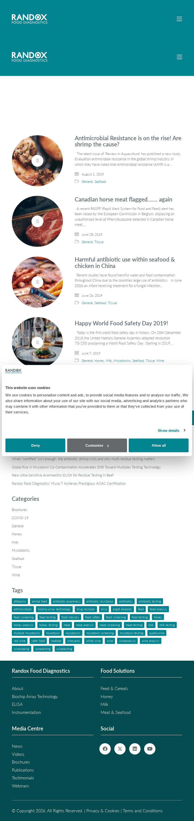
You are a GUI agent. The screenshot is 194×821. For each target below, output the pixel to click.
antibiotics (126, 601)
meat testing (134, 625)
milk (151, 625)
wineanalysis (127, 641)
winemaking (21, 649)
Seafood (100, 181)
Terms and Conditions (143, 810)
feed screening (24, 617)
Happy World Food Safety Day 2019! (121, 323)
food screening (116, 617)
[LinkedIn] (135, 749)
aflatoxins (20, 601)
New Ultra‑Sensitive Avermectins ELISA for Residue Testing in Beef (63, 475)
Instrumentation (26, 712)
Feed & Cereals (114, 688)
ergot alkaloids (122, 609)
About (17, 688)
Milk (109, 360)
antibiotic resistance (99, 601)
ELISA (104, 609)
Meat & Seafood (116, 712)
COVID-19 (20, 517)
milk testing (167, 625)
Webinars (20, 786)
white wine (93, 641)
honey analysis (23, 625)
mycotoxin (53, 633)
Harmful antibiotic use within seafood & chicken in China (125, 262)
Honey (99, 360)
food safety (92, 617)
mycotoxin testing (131, 633)
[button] (179, 19)
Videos (18, 754)
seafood (56, 641)
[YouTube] (149, 749)
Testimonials (23, 778)
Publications (23, 770)
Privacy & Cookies (102, 810)
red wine (20, 641)
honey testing (48, 625)
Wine (160, 360)
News (17, 746)
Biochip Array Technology (54, 609)
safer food (38, 641)
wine (110, 641)
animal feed (39, 601)
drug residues (86, 609)
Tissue (98, 242)
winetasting (43, 649)
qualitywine (156, 633)
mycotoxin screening (100, 633)
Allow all (159, 445)
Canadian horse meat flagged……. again (123, 199)
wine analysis (150, 641)
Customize (94, 445)
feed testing (48, 617)
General (87, 181)
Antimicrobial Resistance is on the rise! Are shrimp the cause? (128, 141)
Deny (35, 445)
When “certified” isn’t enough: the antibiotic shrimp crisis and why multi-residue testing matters (83, 458)
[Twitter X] (120, 749)
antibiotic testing (150, 601)
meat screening (110, 625)
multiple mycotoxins (27, 633)
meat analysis (85, 625)
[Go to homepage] (29, 19)
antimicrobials (23, 609)
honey (158, 617)
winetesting (64, 649)
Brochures (19, 509)
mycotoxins (73, 633)
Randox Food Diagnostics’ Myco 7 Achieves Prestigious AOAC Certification (69, 483)
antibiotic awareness (66, 601)
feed (141, 609)
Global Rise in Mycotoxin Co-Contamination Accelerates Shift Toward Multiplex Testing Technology (86, 467)
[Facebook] (105, 749)
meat (67, 625)
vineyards (73, 641)
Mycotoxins (122, 360)
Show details (168, 430)
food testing (140, 617)
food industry (70, 617)
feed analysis (158, 609)
